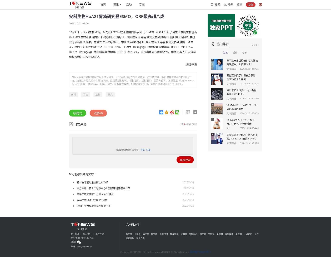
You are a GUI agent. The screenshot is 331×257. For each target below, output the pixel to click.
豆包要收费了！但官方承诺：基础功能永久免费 (242, 77)
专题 (142, 4)
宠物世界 (130, 238)
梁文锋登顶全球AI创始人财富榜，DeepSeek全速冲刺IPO (242, 136)
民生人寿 (140, 238)
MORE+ (255, 44)
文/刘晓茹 (231, 68)
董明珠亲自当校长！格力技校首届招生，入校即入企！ (242, 62)
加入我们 (87, 233)
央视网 (238, 234)
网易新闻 (174, 234)
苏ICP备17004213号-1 (200, 252)
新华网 (129, 234)
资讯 (116, 4)
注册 (148, 149)
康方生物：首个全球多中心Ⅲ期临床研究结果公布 (103, 188)
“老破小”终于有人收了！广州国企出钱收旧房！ (242, 106)
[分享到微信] (177, 112)
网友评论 (80, 124)
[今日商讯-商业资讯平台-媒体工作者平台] (80, 4)
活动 (129, 4)
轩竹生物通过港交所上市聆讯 (92, 182)
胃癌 (85, 94)
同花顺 (203, 234)
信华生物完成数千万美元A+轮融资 (95, 194)
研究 (110, 94)
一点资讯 (248, 234)
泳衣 (256, 234)
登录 (239, 4)
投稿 (250, 4)
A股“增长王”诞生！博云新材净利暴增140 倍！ (241, 92)
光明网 (184, 234)
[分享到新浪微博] (172, 112)
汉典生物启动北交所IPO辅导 (92, 200)
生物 (98, 94)
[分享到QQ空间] (166, 112)
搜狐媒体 (229, 234)
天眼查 (211, 234)
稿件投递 (100, 233)
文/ (228, 128)
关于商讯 (75, 233)
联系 (230, 4)
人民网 (137, 234)
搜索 (217, 4)
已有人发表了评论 (188, 124)
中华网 (146, 234)
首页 (103, 4)
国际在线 (193, 234)
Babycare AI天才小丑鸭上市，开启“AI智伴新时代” (241, 121)
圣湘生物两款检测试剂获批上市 (94, 205)
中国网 (220, 234)
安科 (73, 94)
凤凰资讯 (164, 234)
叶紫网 (154, 234)
